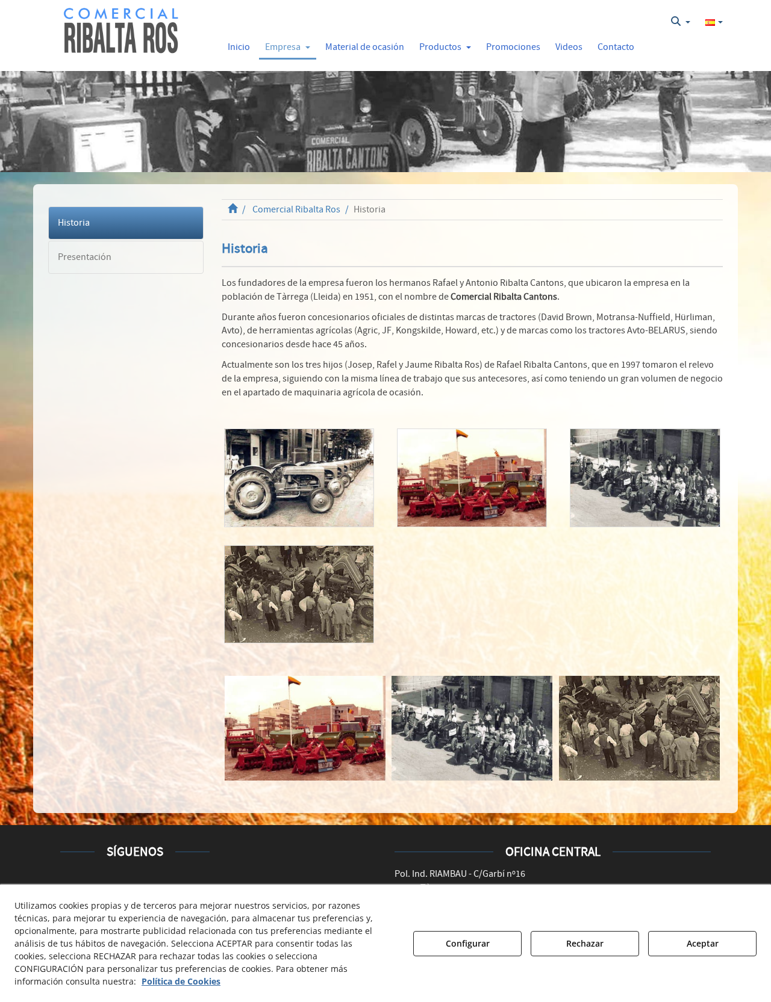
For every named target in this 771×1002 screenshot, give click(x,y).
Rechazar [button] (585, 943)
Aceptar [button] (703, 943)
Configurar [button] (468, 943)
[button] (121, 31)
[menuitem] (680, 21)
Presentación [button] (84, 257)
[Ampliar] (299, 477)
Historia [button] (74, 223)
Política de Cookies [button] (181, 981)
